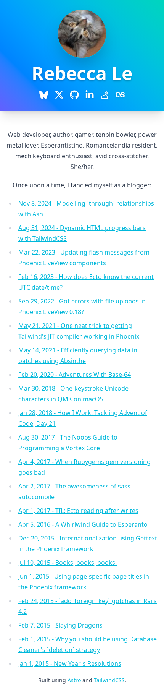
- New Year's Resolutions (69, 663)
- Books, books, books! (67, 562)
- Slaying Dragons (60, 625)
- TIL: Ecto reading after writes (78, 510)
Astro (74, 680)
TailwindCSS (109, 680)
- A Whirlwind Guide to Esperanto (83, 524)
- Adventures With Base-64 (74, 374)
